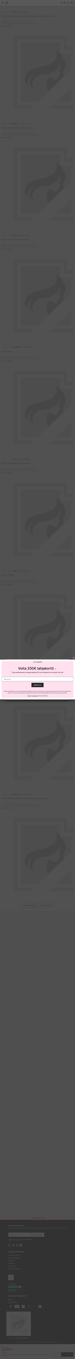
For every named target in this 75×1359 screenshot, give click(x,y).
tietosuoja (35, 695)
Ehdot (29, 695)
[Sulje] (74, 657)
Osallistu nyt (37, 685)
